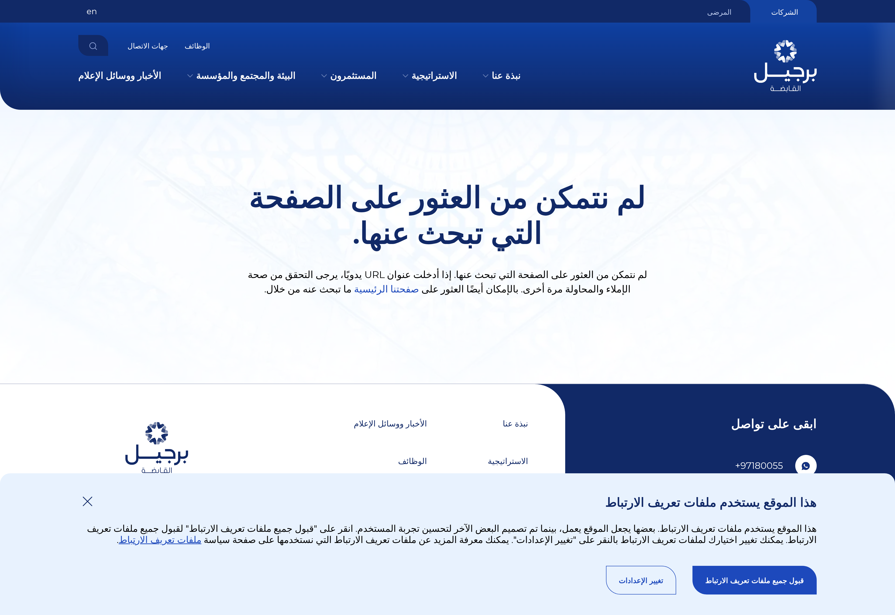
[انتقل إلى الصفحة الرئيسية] (785, 94)
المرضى (719, 12)
